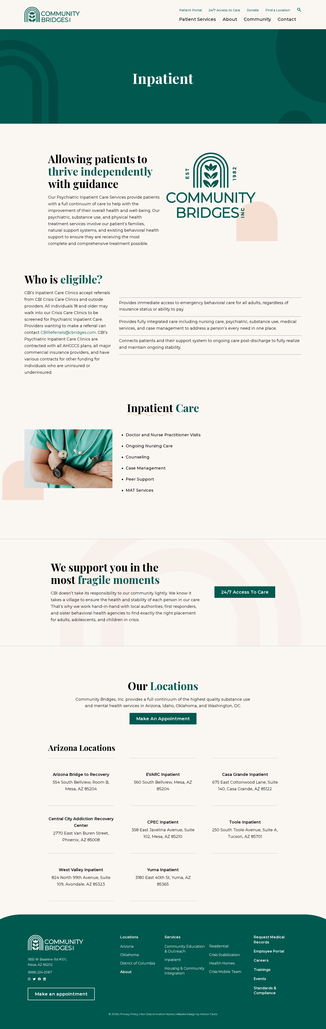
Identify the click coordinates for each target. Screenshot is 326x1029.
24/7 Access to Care (224, 10)
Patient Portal (190, 10)
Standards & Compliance (265, 990)
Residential (219, 946)
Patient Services (197, 19)
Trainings (262, 970)
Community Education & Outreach (185, 948)
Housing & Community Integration (184, 970)
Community (257, 19)
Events (260, 979)
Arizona (127, 946)
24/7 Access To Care (245, 592)
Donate (253, 10)
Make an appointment (61, 994)
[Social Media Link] (29, 978)
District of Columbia (137, 963)
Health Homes (222, 963)
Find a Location (277, 10)
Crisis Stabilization (224, 955)
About (230, 19)
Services (173, 937)
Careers (261, 960)
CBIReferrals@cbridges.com (68, 332)
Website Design (186, 1014)
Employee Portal (269, 951)
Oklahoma (129, 955)
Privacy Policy (129, 1014)
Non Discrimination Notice (157, 1014)
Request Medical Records (269, 939)
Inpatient (173, 960)
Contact (287, 19)
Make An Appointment (163, 718)
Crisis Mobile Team (225, 972)
